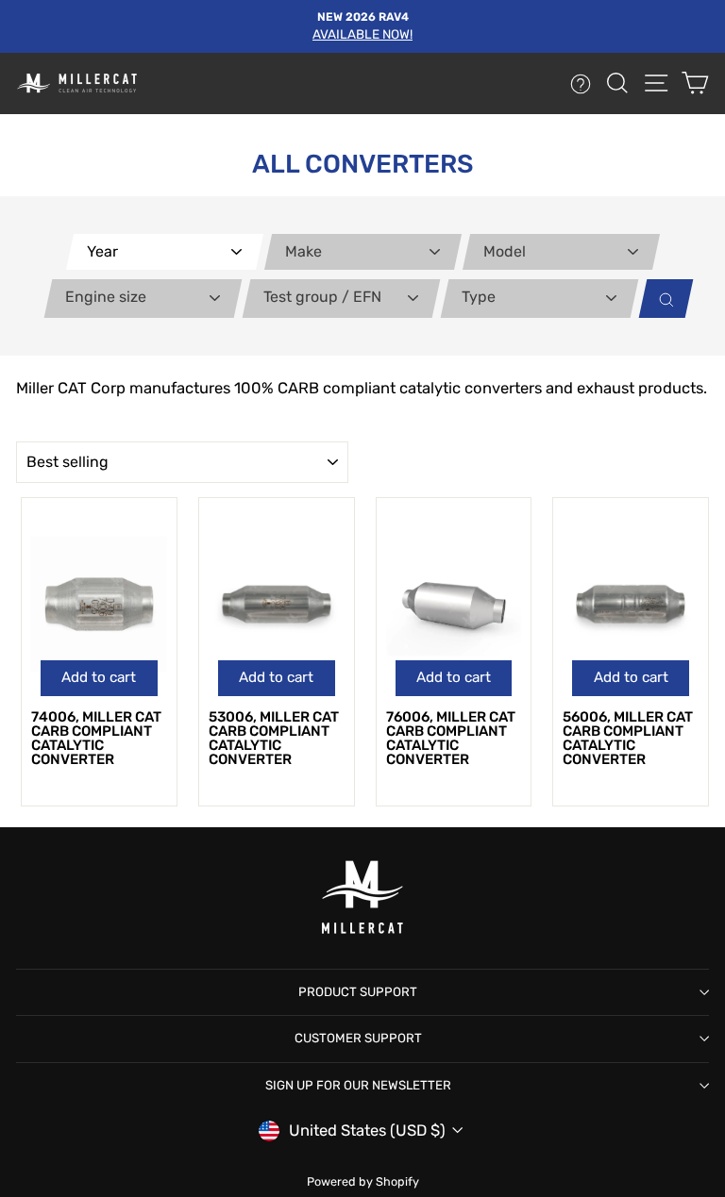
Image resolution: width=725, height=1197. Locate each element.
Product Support (357, 992)
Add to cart (98, 677)
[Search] (661, 298)
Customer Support (358, 1038)
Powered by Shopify (363, 1181)
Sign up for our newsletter (358, 1085)
